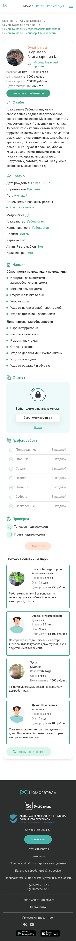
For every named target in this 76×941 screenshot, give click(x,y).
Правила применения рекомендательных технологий (38, 877)
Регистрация (55, 6)
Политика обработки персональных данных (38, 863)
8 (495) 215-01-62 (38, 885)
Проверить (38, 546)
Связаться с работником (28, 93)
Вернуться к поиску (31, 751)
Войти (40, 6)
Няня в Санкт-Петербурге (38, 899)
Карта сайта (38, 907)
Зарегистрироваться (38, 417)
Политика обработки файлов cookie (38, 870)
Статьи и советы (38, 849)
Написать (37, 839)
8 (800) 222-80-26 (38, 889)
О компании (38, 856)
